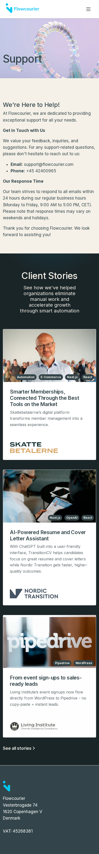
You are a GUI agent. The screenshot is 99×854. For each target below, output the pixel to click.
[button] (49, 394)
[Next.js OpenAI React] (49, 495)
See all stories (17, 748)
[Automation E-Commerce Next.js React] (49, 355)
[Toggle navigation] (88, 9)
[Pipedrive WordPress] (49, 641)
